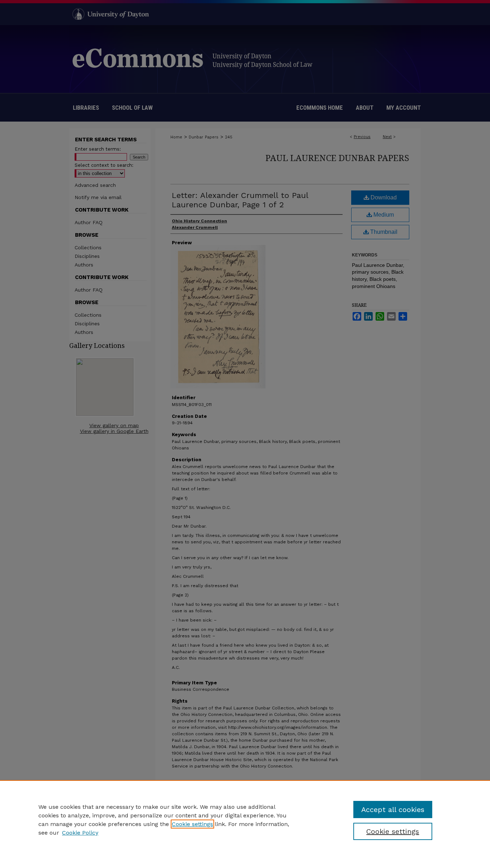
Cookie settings (192, 824)
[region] (245, 819)
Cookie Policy (80, 832)
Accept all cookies (392, 809)
